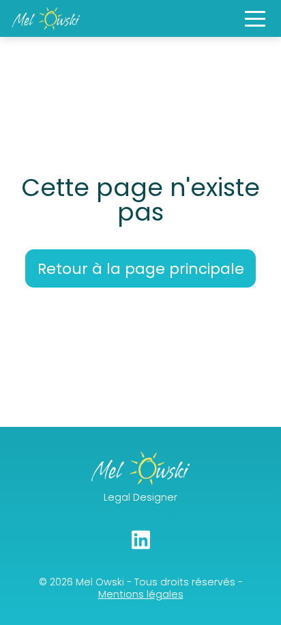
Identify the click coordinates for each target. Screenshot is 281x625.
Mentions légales (140, 594)
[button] (255, 19)
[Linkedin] (141, 539)
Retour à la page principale (141, 268)
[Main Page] (46, 18)
